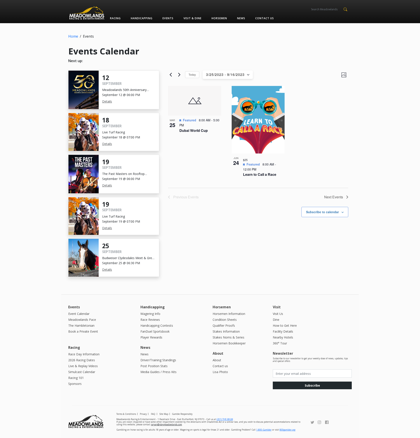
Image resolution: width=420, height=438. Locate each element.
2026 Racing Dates (81, 360)
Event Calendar (78, 314)
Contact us (264, 18)
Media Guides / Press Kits (158, 372)
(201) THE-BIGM (225, 419)
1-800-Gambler (263, 429)
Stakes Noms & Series (228, 337)
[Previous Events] (170, 74)
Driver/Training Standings (158, 360)
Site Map (163, 414)
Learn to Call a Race (259, 174)
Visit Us (278, 314)
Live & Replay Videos (83, 366)
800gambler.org (287, 429)
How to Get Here (285, 325)
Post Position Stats (154, 366)
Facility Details (283, 331)
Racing (115, 18)
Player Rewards (151, 337)
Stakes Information (226, 331)
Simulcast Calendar (81, 372)
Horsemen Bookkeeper (229, 343)
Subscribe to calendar (322, 212)
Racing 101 (76, 378)
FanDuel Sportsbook (155, 331)
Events (168, 18)
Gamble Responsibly (182, 414)
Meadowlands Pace (82, 320)
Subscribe (312, 385)
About (217, 360)
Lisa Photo (220, 372)
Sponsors (75, 384)
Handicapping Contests (156, 325)
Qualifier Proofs (224, 325)
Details (107, 101)
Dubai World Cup (193, 130)
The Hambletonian (81, 325)
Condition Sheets (225, 320)
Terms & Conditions (126, 414)
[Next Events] (179, 74)
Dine (276, 320)
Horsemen (219, 18)
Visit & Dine (192, 18)
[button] (345, 9)
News (241, 18)
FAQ (153, 414)
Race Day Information (84, 354)
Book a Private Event (83, 331)
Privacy (143, 414)
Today (192, 74)
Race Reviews (150, 320)
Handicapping (141, 18)
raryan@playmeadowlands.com (166, 424)
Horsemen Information (229, 314)
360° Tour (280, 343)
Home (73, 36)
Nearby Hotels (283, 337)
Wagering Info (150, 314)
